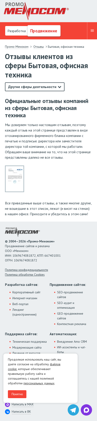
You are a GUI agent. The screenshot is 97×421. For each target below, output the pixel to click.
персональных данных (38, 383)
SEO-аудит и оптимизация (66, 305)
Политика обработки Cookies (25, 275)
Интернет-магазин (24, 298)
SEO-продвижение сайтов (70, 294)
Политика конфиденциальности (26, 270)
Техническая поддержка (29, 342)
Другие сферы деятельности (32, 86)
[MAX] (86, 410)
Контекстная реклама (71, 324)
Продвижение (43, 30)
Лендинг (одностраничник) (24, 312)
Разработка (16, 31)
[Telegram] (73, 410)
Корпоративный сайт (26, 292)
